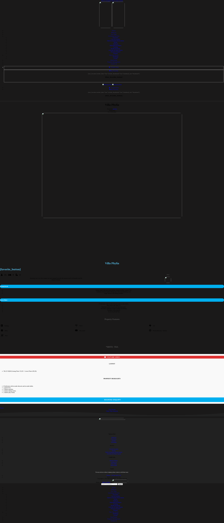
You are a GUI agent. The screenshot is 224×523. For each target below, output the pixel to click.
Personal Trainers (115, 52)
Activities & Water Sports (115, 50)
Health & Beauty (115, 48)
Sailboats (115, 44)
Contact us (114, 462)
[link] (106, 482)
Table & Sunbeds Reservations (115, 41)
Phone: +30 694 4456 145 (114, 475)
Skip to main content (117, 0)
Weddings (115, 57)
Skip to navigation (106, 0)
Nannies (115, 53)
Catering (115, 47)
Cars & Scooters (115, 39)
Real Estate (114, 465)
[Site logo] (105, 27)
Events (115, 58)
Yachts (115, 42)
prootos (115, 109)
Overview (115, 37)
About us (113, 437)
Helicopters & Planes (115, 45)
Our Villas (114, 464)
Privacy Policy (114, 460)
